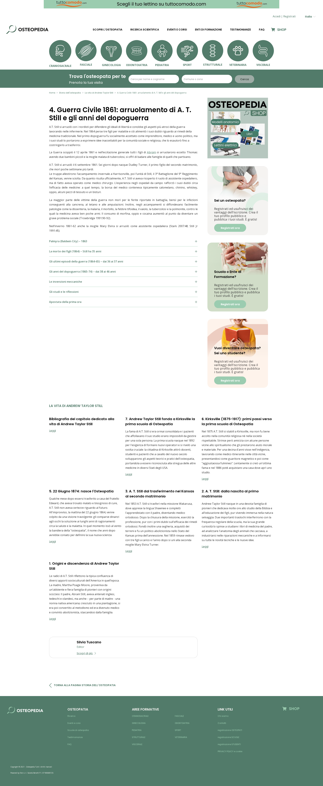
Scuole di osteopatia (78, 730)
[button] (289, 16)
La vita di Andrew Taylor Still (99, 92)
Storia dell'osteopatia (70, 92)
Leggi (52, 431)
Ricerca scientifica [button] (144, 29)
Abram (151, 152)
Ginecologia (139, 723)
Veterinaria (181, 737)
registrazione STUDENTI (229, 744)
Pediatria (136, 730)
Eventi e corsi (177, 29)
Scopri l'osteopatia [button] (107, 29)
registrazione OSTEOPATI (230, 730)
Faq (261, 29)
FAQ (69, 744)
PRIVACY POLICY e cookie (230, 751)
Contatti (222, 723)
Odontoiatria (182, 723)
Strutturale (138, 737)
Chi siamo (223, 716)
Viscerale (137, 744)
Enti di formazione (208, 29)
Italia (309, 17)
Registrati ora (230, 228)
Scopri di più (85, 653)
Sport (178, 730)
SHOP (281, 29)
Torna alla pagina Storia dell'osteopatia (85, 685)
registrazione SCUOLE (228, 737)
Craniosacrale (140, 716)
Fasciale (179, 716)
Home (52, 92)
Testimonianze (240, 29)
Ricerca (71, 716)
